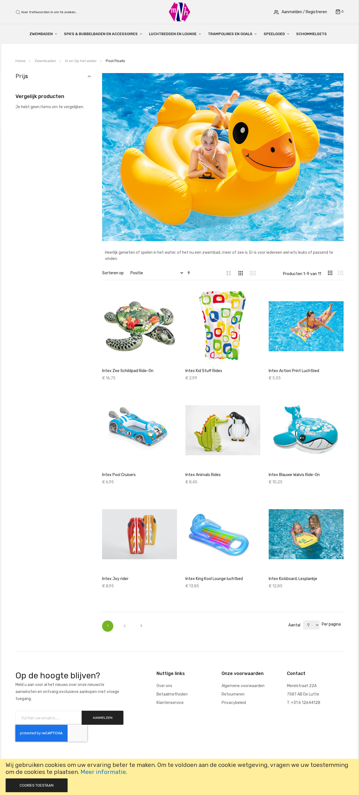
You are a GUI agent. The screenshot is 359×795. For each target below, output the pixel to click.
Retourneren (233, 694)
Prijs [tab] (21, 76)
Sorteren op (113, 273)
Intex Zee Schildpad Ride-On (127, 370)
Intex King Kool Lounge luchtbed (214, 578)
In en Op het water (81, 61)
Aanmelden (292, 12)
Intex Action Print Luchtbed (294, 370)
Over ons (164, 685)
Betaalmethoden (172, 694)
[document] (179, 777)
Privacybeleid (234, 702)
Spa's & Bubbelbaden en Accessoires (101, 34)
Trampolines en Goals (230, 34)
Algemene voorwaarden (243, 685)
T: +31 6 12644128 (303, 702)
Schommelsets (311, 34)
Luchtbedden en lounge (173, 34)
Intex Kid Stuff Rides (203, 370)
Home (20, 61)
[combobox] (53, 12)
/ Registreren (315, 12)
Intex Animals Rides (203, 474)
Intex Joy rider (115, 578)
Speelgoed (274, 34)
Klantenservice (170, 702)
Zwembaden (41, 34)
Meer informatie (103, 772)
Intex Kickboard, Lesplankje (293, 578)
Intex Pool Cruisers (119, 474)
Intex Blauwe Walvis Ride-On (294, 474)
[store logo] (179, 11)
